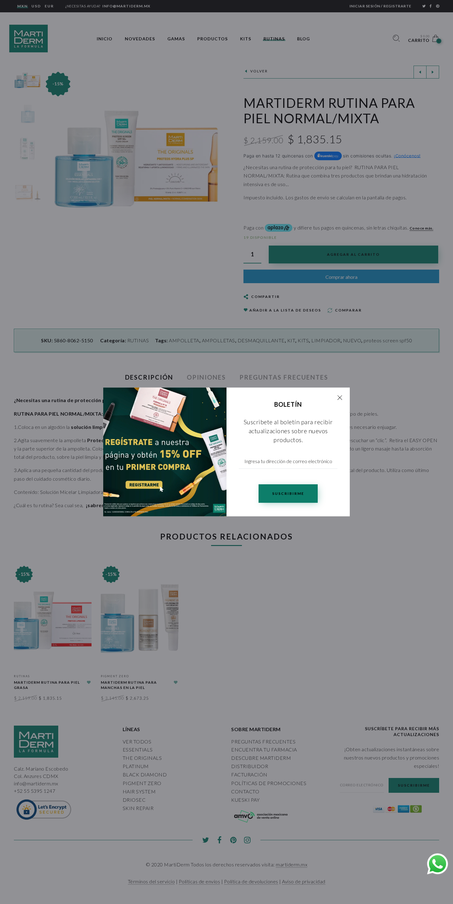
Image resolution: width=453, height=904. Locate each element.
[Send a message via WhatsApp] (437, 864)
